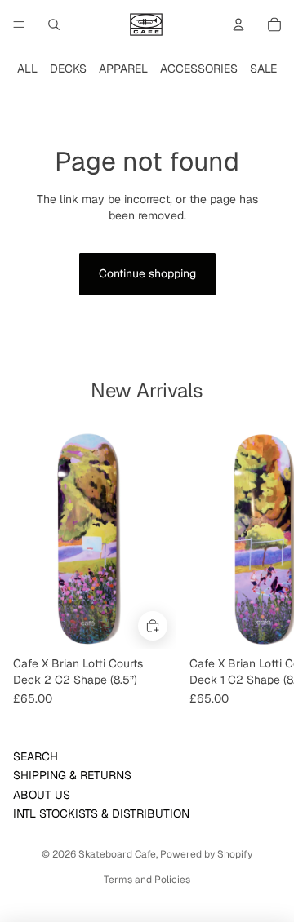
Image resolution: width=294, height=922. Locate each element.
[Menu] (19, 24)
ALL (27, 68)
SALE (263, 68)
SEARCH (35, 756)
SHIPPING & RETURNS (72, 775)
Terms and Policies (147, 879)
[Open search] (54, 24)
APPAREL (123, 68)
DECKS (68, 68)
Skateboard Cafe (117, 854)
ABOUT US (41, 794)
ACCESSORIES (199, 68)
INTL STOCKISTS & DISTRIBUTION (101, 813)
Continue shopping (147, 273)
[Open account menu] (238, 24)
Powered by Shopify (206, 854)
